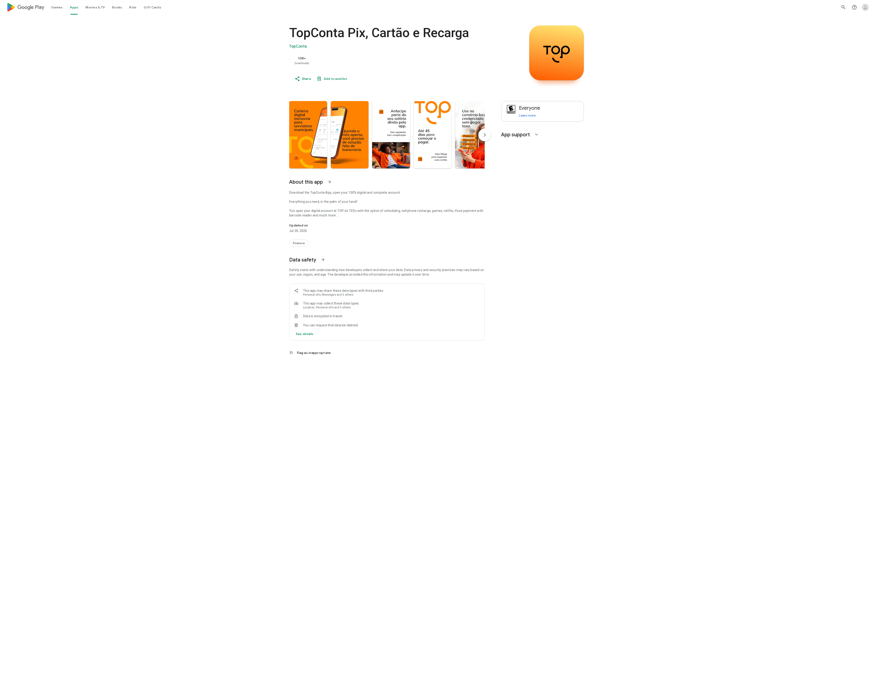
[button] (308, 134)
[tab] (57, 7)
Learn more (527, 115)
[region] (380, 61)
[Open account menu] (865, 7)
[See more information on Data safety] (322, 259)
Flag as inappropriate (310, 353)
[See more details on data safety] (304, 333)
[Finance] (299, 243)
